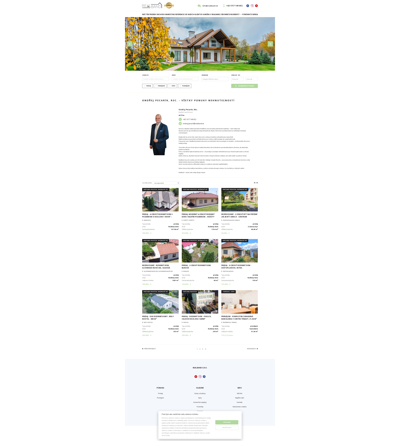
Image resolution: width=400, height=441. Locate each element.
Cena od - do (235, 75)
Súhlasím (226, 422)
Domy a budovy (200, 393)
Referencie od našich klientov (189, 14)
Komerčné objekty (200, 402)
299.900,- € (146, 335)
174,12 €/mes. (227, 335)
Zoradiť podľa (147, 183)
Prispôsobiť (226, 427)
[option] (200, 44)
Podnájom (185, 86)
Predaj (148, 86)
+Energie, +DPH (228, 292)
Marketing (170, 14)
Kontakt (239, 402)
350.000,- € (186, 233)
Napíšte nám (239, 398)
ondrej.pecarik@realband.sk (193, 123)
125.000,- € (226, 284)
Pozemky (200, 407)
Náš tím (145, 14)
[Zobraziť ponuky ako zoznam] (254, 182)
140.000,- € (186, 284)
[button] (129, 43)
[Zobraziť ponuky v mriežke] (257, 182)
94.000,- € (225, 233)
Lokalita (145, 75)
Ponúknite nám (249, 14)
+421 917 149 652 (234, 5)
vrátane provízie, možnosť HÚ (155, 189)
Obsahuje (205, 75)
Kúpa (173, 86)
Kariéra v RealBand (211, 14)
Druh (174, 75)
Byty (200, 398)
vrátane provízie (190, 292)
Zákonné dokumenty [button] (230, 14)
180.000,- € (146, 233)
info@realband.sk (210, 6)
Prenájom (161, 86)
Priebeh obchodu (157, 14)
